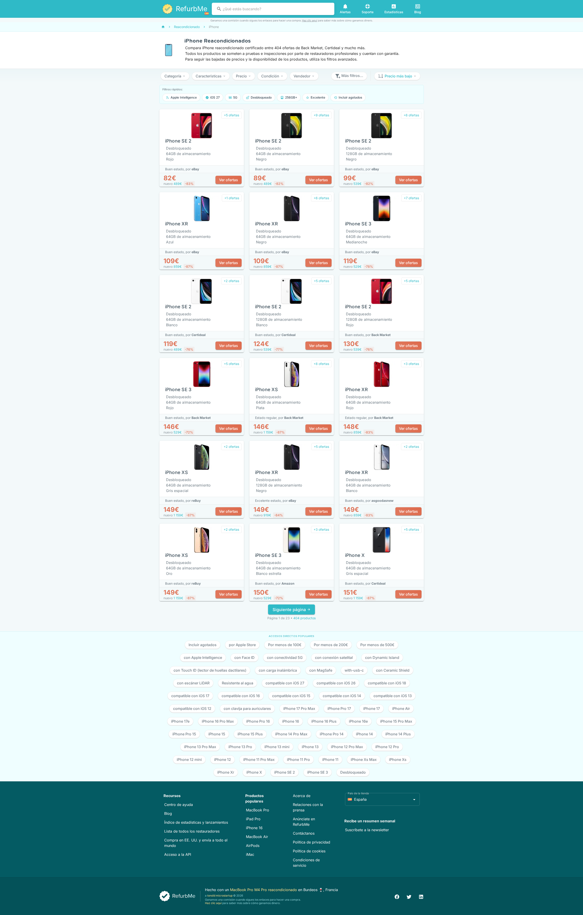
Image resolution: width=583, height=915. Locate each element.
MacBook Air (257, 836)
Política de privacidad (311, 842)
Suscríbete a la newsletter (367, 830)
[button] (175, 76)
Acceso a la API (177, 854)
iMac (250, 854)
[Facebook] (397, 896)
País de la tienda (358, 793)
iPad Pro (253, 819)
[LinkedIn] (421, 896)
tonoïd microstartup (220, 895)
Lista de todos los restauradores (192, 831)
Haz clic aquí (309, 20)
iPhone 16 (254, 828)
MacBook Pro (257, 810)
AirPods (252, 845)
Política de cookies (309, 851)
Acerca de (301, 795)
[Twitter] (409, 896)
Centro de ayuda (178, 804)
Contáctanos (304, 833)
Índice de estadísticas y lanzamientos (196, 822)
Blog (168, 813)
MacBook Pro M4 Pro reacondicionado (264, 889)
